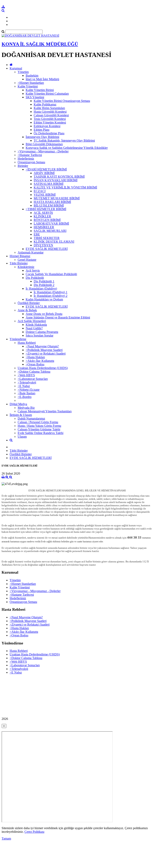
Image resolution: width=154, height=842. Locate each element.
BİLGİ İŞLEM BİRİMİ (49, 205)
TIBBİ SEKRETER (47, 238)
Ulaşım (22, 436)
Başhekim (32, 75)
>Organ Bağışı (35, 364)
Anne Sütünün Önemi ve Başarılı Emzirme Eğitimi (58, 317)
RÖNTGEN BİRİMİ (47, 220)
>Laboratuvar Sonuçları (33, 378)
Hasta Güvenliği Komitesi (50, 111)
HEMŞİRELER (44, 227)
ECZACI (40, 191)
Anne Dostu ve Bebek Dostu (44, 313)
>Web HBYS (26, 375)
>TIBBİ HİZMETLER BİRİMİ (46, 209)
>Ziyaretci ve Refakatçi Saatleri (46, 353)
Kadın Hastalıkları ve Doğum (44, 299)
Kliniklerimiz (26, 267)
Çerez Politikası (34, 831)
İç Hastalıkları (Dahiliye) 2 (50, 295)
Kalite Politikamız (45, 104)
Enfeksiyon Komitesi (47, 126)
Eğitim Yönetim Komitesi (50, 122)
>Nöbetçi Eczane (29, 389)
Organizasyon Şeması (31, 162)
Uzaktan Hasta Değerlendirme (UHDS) (43, 368)
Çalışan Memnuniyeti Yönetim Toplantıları (45, 411)
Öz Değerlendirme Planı (49, 133)
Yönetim (23, 72)
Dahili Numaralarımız (31, 418)
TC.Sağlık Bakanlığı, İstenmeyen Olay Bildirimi (64, 140)
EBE (37, 234)
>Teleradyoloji (27, 382)
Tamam (6, 838)
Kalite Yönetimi (28, 86)
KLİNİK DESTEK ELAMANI (54, 241)
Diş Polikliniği (35, 277)
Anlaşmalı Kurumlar (31, 252)
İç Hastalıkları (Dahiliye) (41, 288)
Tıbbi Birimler (19, 263)
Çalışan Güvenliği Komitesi (51, 115)
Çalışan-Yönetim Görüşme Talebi (39, 429)
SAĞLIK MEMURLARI (50, 230)
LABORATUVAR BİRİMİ (51, 223)
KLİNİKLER (42, 216)
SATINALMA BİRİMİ (48, 184)
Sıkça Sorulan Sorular (39, 335)
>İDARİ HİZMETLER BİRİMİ (46, 169)
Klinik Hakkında (36, 324)
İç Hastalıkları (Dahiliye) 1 (50, 292)
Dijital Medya (18, 404)
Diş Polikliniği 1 (44, 281)
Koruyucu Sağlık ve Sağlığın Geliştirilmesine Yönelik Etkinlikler (67, 147)
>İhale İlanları (26, 393)
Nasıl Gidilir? (34, 328)
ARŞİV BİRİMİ (44, 173)
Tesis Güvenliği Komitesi (50, 119)
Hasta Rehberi (27, 342)
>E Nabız (24, 386)
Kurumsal (16, 68)
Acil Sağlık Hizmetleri (32, 321)
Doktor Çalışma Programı (42, 332)
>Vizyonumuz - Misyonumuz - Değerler (43, 151)
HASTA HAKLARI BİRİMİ (52, 202)
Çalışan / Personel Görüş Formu (38, 422)
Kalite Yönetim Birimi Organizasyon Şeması (62, 100)
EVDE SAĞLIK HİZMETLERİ (47, 249)
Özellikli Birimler (29, 303)
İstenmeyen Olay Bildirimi (42, 137)
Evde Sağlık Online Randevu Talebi (40, 433)
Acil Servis (33, 270)
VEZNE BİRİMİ (45, 194)
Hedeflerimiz (26, 158)
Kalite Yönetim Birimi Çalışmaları (47, 93)
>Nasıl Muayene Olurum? (42, 346)
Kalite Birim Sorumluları (49, 108)
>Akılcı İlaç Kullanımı (40, 360)
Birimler (23, 165)
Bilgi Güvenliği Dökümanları (44, 144)
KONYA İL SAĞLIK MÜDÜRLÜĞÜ (40, 44)
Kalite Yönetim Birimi (40, 90)
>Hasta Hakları (35, 357)
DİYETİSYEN (43, 245)
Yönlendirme (18, 339)
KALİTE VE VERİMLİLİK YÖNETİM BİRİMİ (65, 187)
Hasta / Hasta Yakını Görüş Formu (39, 425)
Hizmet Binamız (20, 256)
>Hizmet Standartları (31, 82)
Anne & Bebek (27, 310)
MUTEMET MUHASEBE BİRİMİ (57, 198)
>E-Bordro (24, 397)
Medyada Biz (26, 407)
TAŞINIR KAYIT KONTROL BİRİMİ (59, 176)
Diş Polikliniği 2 (44, 285)
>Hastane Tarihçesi (30, 155)
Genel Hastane (27, 259)
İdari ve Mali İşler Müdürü (42, 79)
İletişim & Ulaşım (21, 415)
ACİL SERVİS (43, 212)
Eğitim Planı (41, 129)
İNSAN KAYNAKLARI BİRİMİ (55, 180)
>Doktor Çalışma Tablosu (34, 371)
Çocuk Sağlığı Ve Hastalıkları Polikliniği (51, 274)
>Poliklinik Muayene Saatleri (44, 350)
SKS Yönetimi (35, 97)
